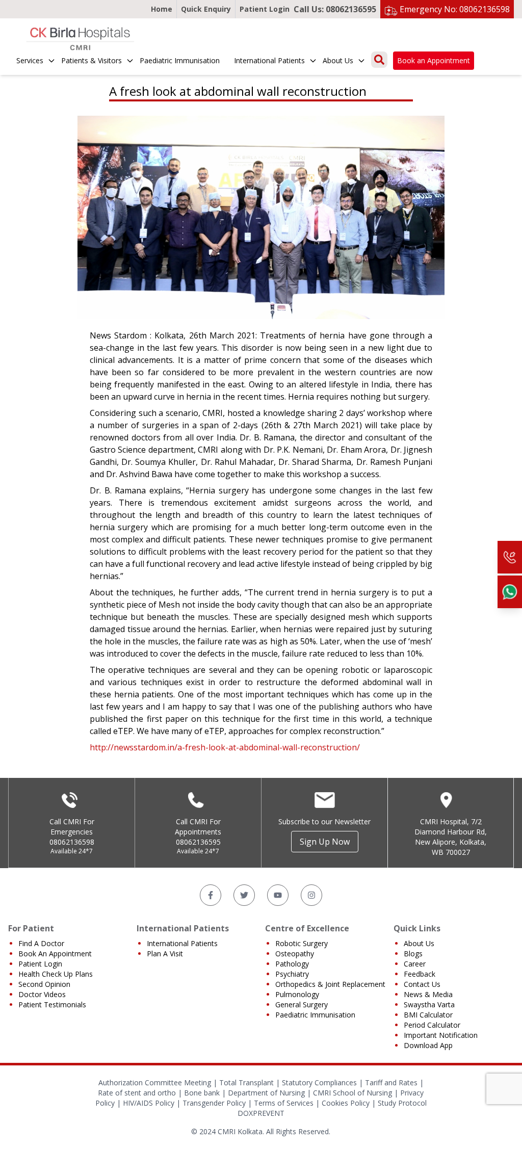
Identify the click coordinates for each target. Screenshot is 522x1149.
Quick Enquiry (206, 9)
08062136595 (198, 842)
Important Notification (441, 1035)
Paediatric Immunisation (180, 60)
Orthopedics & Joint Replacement (330, 984)
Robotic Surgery (301, 943)
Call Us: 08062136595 (335, 9)
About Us (338, 60)
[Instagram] (311, 895)
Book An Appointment (55, 953)
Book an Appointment (433, 60)
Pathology (292, 964)
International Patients (269, 60)
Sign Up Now (325, 841)
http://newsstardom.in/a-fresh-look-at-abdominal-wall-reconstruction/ (225, 747)
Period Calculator (432, 1025)
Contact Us (422, 984)
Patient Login (265, 9)
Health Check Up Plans (55, 974)
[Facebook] (210, 895)
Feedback (419, 974)
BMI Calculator (428, 1015)
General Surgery (301, 1004)
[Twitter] (244, 895)
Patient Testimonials (52, 1004)
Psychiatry (292, 974)
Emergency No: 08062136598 (455, 9)
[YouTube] (278, 895)
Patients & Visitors (91, 60)
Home (161, 9)
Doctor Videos (42, 994)
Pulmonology (297, 994)
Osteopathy (294, 953)
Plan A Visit (165, 953)
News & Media (428, 994)
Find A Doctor (41, 943)
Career (415, 964)
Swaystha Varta (429, 1004)
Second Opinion (44, 984)
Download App (428, 1045)
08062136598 (71, 842)
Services (29, 60)
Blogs (413, 953)
